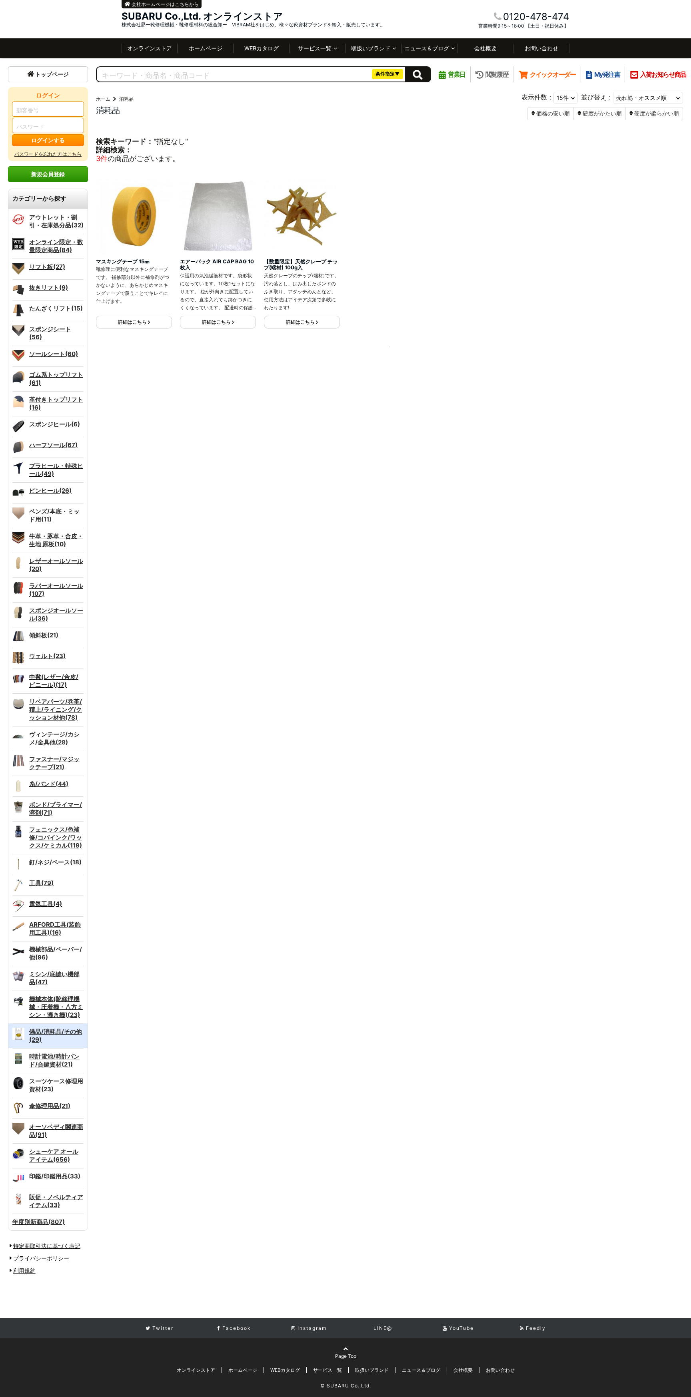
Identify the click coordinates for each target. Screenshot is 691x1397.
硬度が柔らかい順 (656, 113)
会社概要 (485, 48)
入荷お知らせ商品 (663, 74)
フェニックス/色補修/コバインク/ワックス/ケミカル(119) (55, 837)
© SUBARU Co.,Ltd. (345, 1386)
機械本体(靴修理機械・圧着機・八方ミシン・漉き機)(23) (56, 1007)
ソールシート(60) (53, 354)
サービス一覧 (315, 48)
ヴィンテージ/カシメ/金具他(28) (54, 738)
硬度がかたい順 (602, 113)
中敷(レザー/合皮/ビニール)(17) (53, 681)
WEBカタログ (261, 48)
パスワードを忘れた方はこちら (48, 154)
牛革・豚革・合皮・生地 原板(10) (56, 540)
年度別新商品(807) (38, 1222)
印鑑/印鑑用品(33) (54, 1176)
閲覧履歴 (496, 74)
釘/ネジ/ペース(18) (55, 862)
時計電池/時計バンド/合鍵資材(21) (54, 1060)
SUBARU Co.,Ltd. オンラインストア (202, 16)
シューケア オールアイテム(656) (53, 1155)
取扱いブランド (370, 48)
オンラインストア (149, 48)
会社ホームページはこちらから (164, 4)
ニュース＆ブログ (426, 48)
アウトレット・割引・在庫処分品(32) (56, 221)
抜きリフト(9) (48, 287)
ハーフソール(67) (53, 445)
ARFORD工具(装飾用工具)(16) (55, 928)
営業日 (456, 74)
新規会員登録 (48, 174)
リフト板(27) (47, 267)
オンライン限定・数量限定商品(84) (56, 246)
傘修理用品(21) (49, 1106)
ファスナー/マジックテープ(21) (54, 763)
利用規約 (24, 1270)
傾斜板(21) (43, 635)
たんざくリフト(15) (56, 308)
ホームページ (205, 48)
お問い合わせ (541, 48)
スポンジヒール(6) (54, 424)
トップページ (52, 74)
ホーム (103, 99)
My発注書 (607, 74)
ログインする (48, 140)
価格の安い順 (553, 113)
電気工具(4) (45, 903)
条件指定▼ (387, 74)
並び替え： (597, 97)
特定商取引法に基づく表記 (46, 1245)
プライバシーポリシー (41, 1258)
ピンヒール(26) (50, 490)
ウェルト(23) (47, 656)
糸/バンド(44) (48, 784)
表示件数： (537, 97)
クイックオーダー (553, 74)
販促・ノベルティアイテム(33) (56, 1201)
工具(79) (41, 883)
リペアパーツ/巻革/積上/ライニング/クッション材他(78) (55, 709)
